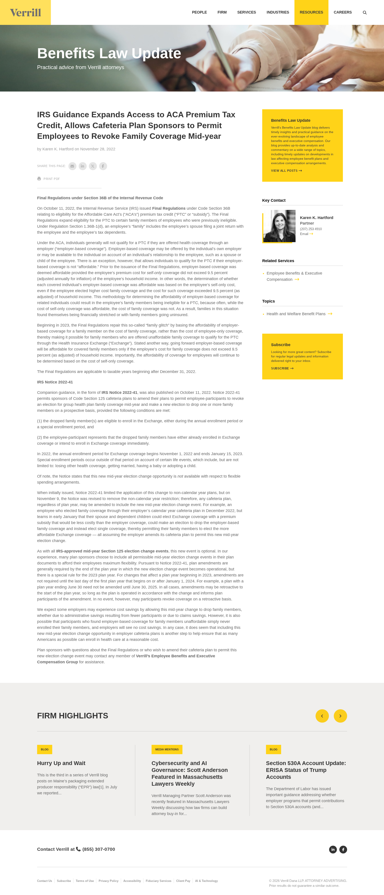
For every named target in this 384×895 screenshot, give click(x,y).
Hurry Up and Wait (61, 763)
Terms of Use (85, 881)
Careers (343, 12)
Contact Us (44, 881)
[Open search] (364, 12)
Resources (311, 12)
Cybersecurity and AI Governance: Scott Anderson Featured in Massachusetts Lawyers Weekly (190, 773)
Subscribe (280, 368)
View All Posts (284, 170)
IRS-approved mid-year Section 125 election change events (112, 551)
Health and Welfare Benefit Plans (296, 314)
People (199, 12)
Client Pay (183, 881)
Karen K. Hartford (58, 149)
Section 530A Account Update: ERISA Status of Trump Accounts (306, 770)
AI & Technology (206, 881)
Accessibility (132, 881)
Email (304, 234)
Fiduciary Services (158, 881)
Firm (222, 12)
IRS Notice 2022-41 (119, 392)
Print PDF (51, 179)
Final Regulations (169, 208)
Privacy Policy (108, 881)
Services (246, 12)
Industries (278, 12)
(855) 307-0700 (98, 849)
